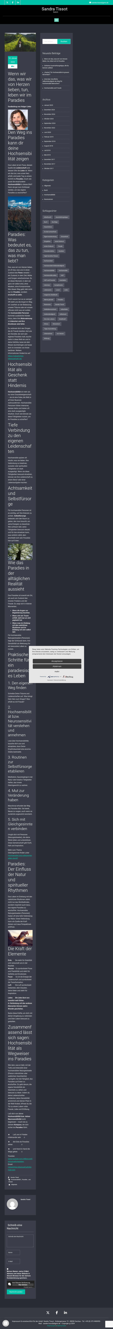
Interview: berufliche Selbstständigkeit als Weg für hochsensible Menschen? (52, 81)
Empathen (47, 241)
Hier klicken (23, 1285)
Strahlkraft (62, 319)
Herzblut (61, 251)
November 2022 (49, 128)
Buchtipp (54, 222)
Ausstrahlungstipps (62, 217)
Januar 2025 (48, 105)
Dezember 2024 (49, 110)
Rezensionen (48, 199)
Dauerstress (48, 227)
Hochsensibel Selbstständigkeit (54, 265)
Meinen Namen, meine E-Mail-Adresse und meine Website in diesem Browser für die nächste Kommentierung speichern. (19, 1274)
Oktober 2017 (49, 168)
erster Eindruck (49, 246)
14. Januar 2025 (12, 60)
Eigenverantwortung (50, 236)
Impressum (51, 1326)
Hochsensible (63, 270)
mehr (57, 671)
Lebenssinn (47, 290)
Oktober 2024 (49, 119)
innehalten (62, 280)
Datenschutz (61, 1326)
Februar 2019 (48, 137)
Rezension (47, 304)
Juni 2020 (47, 132)
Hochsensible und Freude (52, 88)
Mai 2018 (47, 155)
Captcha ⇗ (29, 1287)
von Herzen (60, 333)
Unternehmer (48, 333)
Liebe (66, 290)
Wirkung (46, 338)
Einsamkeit (64, 236)
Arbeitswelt (47, 217)
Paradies (24, 1179)
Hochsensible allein (50, 275)
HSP (62, 275)
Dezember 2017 (49, 159)
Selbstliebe (64, 309)
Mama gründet (48, 299)
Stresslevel (56, 324)
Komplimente (58, 285)
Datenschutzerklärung (60, 680)
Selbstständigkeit (49, 314)
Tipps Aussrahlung (50, 329)
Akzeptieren (57, 661)
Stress (46, 324)
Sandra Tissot (14, 1177)
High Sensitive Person (51, 256)
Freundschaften (49, 251)
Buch (46, 190)
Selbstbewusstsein (50, 309)
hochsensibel (48, 261)
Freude (60, 246)
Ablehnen (57, 666)
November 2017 (49, 164)
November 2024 (49, 114)
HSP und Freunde (49, 280)
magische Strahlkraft (50, 295)
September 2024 (49, 123)
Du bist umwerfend (50, 232)
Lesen (58, 290)
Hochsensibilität (16, 1179)
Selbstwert (63, 314)
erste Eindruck (59, 241)
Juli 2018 (47, 150)
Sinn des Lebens (49, 319)
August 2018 (48, 146)
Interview (47, 285)
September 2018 (49, 141)
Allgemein (14, 1184)
